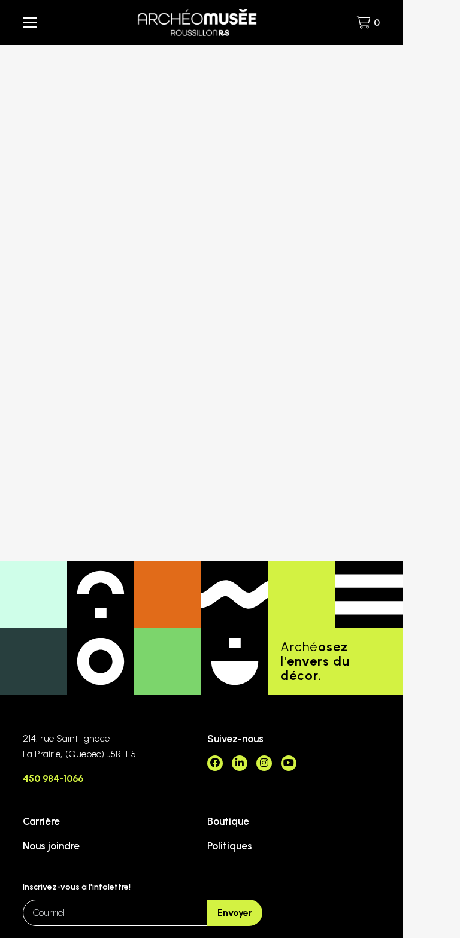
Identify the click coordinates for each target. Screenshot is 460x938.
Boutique (228, 821)
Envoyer (234, 912)
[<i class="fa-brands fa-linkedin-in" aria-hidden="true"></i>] (239, 763)
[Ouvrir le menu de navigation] (30, 23)
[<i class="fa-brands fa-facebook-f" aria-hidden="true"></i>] (215, 763)
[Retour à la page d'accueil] (197, 22)
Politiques (229, 846)
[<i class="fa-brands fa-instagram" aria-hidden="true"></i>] (264, 763)
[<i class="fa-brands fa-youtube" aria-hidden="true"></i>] (288, 763)
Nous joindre (51, 846)
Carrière (41, 821)
